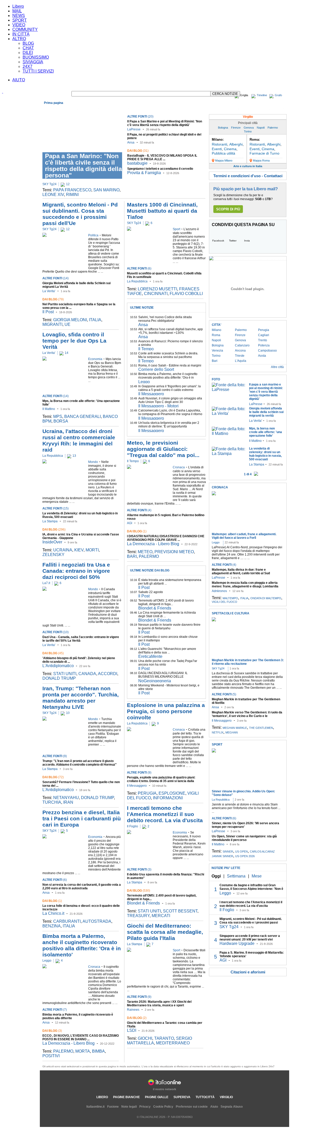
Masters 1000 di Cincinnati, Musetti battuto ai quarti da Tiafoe (162, 211)
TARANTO (164, 1038)
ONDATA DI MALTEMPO (265, 598)
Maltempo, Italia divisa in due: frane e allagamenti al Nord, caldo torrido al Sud (241, 571)
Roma (216, 335)
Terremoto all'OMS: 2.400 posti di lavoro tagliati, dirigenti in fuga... (166, 602)
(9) (54, 756)
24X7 (27, 66)
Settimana (236, 876)
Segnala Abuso (232, 1106)
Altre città (277, 367)
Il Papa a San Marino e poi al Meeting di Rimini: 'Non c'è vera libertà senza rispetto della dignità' (164, 123)
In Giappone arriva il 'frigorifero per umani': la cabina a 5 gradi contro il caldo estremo (169, 388)
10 (68, 713)
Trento (262, 340)
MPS (57, 416)
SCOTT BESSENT (180, 911)
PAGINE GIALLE (156, 1097)
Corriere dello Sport (156, 369)
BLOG (28, 43)
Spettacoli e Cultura (115, 109)
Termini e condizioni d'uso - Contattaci (247, 176)
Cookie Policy (163, 1106)
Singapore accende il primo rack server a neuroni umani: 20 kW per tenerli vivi (250, 937)
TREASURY (138, 915)
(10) (55, 632)
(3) (52, 1031)
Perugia (263, 330)
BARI (132, 556)
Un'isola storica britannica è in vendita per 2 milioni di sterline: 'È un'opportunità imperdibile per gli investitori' (168, 426)
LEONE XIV (53, 194)
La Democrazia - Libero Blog (68, 1043)
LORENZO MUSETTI (157, 289)
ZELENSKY (53, 554)
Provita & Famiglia (144, 173)
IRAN (68, 802)
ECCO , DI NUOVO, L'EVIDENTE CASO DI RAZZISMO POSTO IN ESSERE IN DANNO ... (80, 1037)
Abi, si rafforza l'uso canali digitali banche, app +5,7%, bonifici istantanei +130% (170, 331)
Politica (94, 109)
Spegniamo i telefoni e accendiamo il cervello (160, 169)
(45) (53, 653)
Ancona (240, 350)
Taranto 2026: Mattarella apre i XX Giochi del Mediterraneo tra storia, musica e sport (159, 1003)
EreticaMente (150, 656)
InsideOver (52, 542)
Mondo (81, 109)
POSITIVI (51, 1056)
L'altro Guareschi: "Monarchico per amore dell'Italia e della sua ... (167, 650)
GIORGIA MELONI (70, 320)
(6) (54, 880)
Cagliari (263, 335)
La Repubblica (52, 456)
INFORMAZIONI (168, 798)
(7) (54, 1009)
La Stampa (50, 521)
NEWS (18, 15)
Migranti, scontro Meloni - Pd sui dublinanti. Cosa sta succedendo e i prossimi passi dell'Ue (80, 214)
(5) (224, 694)
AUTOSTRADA (97, 921)
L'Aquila (240, 361)
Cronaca (51, 109)
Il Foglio (132, 826)
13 (74, 456)
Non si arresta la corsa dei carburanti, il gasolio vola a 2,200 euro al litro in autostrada (81, 886)
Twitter (232, 240)
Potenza (264, 345)
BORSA (60, 421)
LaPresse (134, 129)
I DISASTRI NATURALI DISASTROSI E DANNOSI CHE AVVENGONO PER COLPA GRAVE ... (165, 538)
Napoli (260, 127)
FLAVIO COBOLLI (186, 293)
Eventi (217, 149)
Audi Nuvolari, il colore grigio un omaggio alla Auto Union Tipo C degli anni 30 (170, 400)
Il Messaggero (151, 394)
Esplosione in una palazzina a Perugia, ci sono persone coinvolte (166, 711)
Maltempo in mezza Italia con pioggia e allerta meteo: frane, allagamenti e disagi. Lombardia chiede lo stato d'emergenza (245, 586)
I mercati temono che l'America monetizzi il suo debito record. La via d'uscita (165, 814)
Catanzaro (242, 345)
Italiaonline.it (95, 1106)
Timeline (262, 95)
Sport (135, 109)
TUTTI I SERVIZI (38, 71)
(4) (139, 510)
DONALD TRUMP (59, 678)
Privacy (145, 1106)
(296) (54, 529)
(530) (138, 890)
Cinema (230, 149)
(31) (138, 151)
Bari (214, 361)
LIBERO (102, 1097)
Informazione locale (244, 109)
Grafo (278, 95)
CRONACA (220, 487)
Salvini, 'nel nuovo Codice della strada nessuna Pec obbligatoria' (165, 318)
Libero (18, 6)
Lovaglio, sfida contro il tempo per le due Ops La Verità (74, 340)
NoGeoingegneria (154, 681)
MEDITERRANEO (173, 1043)
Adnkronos (219, 591)
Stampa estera (274, 109)
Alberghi (236, 144)
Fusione (113, 1106)
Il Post (48, 312)
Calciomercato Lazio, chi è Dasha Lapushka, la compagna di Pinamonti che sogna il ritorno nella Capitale (170, 414)
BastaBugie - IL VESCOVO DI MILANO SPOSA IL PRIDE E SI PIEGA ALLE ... (162, 157)
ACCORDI (107, 673)
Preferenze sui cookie (192, 1106)
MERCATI (161, 915)
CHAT (28, 48)
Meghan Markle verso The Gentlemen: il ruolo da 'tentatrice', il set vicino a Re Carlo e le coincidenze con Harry (247, 716)
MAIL (17, 11)
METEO (145, 552)
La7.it (46, 583)
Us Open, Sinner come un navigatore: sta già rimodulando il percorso (244, 838)
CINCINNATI (156, 293)
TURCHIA (51, 802)
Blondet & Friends (154, 608)
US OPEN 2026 (245, 856)
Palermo (273, 127)
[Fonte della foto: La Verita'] (229, 413)
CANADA (87, 673)
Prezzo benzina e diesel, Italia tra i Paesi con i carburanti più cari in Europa (81, 818)
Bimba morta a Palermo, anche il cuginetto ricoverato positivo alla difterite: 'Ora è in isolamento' (81, 945)
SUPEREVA (181, 1097)
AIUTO (18, 80)
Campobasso (267, 350)
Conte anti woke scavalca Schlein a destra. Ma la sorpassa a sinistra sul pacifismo (168, 355)
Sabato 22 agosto (150, 592)
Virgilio (248, 117)
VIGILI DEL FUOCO (224, 601)
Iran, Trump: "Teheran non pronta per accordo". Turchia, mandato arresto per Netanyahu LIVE (80, 697)
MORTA (82, 1051)
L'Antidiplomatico (58, 666)
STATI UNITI (64, 673)
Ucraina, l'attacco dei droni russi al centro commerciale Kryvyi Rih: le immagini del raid (78, 440)
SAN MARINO (106, 190)
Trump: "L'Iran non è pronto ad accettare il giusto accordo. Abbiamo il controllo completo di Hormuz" (79, 762)
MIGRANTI (52, 324)
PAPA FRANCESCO (72, 190)
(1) (52, 901)
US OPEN (241, 851)
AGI (129, 523)
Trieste (239, 355)
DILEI (28, 52)
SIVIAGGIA (33, 62)
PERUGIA (147, 793)
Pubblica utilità (223, 153)
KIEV (79, 550)
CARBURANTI (67, 921)
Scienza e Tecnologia (157, 109)
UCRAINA (62, 550)
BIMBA (98, 1051)
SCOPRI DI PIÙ (228, 209)
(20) (140, 116)
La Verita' (48, 291)
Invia (247, 240)
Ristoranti (219, 144)
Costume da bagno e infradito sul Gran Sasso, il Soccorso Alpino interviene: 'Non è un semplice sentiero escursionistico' (251, 888)
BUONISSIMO (36, 57)
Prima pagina (53, 103)
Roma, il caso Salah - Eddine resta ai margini (169, 365)
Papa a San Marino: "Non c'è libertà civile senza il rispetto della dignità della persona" (83, 166)
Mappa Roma (261, 160)
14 (66, 353)
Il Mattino (48, 409)
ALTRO (19, 39)
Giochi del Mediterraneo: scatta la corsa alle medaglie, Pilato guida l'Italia (165, 932)
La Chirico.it (53, 913)
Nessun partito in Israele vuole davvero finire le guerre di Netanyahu (169, 626)
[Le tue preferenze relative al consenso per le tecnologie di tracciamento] (320, 1120)
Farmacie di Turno (264, 153)
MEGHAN (231, 732)
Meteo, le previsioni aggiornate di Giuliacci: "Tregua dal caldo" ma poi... (163, 449)
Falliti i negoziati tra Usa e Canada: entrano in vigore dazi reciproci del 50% (76, 571)
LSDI (131, 1030)
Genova (249, 127)
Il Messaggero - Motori (158, 406)
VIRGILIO (226, 1097)
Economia (67, 109)
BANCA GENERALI (82, 416)
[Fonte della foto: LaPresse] (229, 389)
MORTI (92, 550)
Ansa (130, 142)
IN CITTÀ (21, 34)
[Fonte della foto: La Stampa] (229, 453)
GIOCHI (145, 1038)
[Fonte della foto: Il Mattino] (229, 433)
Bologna (223, 127)
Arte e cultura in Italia (247, 166)
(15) (55, 508)
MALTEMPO (230, 598)
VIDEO (18, 25)
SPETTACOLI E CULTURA (230, 613)
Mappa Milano (223, 160)
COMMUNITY (25, 29)
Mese (257, 876)
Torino (248, 131)
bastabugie (137, 163)
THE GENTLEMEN (261, 727)
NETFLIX (217, 732)
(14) (55, 278)
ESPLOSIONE (172, 793)
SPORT (19, 20)
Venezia (217, 350)
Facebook (218, 240)
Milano (216, 330)
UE (67, 324)
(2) (137, 1018)
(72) (53, 777)
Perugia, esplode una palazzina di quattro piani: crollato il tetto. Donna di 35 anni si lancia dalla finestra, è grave (161, 781)
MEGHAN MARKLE (235, 727)
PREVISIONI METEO (174, 552)
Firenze (236, 127)
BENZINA (51, 926)
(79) (53, 299)
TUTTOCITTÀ (205, 1097)
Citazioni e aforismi (248, 972)
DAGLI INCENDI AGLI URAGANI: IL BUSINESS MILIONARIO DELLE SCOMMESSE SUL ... (163, 676)
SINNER (228, 851)
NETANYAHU (66, 797)
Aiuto (214, 1106)
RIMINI (72, 194)
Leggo (46, 960)
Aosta (262, 355)
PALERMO (63, 1051)
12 (68, 184)
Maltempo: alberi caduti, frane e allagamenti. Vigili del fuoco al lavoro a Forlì (244, 536)
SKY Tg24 (49, 184)
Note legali (129, 1106)
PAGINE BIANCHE (126, 1097)
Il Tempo (146, 349)
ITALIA (95, 320)
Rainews (133, 1009)
